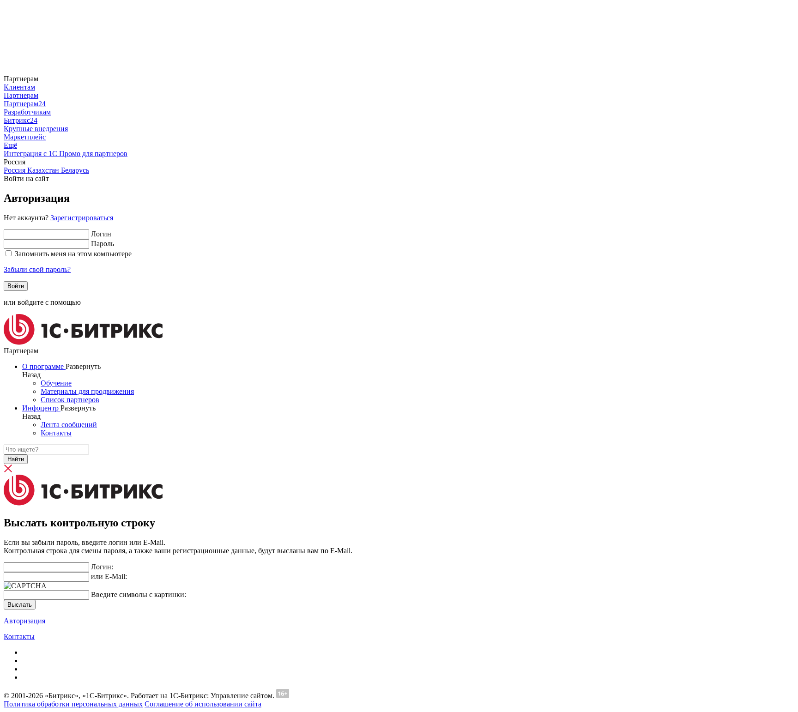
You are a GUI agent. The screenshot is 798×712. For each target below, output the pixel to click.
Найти (15, 459)
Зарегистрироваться (81, 218)
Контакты (19, 636)
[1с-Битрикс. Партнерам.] (83, 342)
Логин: (102, 567)
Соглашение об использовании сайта (203, 704)
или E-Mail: (109, 576)
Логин (101, 234)
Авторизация (24, 621)
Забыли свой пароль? (37, 269)
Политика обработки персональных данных (73, 704)
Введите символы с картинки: (138, 594)
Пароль (102, 243)
